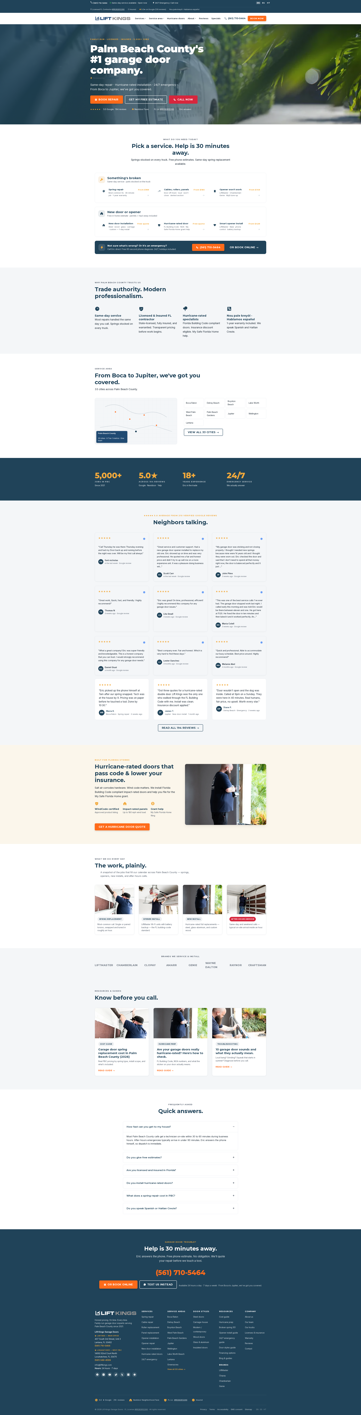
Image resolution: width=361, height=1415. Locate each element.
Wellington (253, 413)
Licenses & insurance (255, 1333)
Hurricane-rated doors (152, 1354)
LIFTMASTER (104, 965)
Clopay (222, 1375)
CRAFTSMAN (257, 965)
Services (140, 18)
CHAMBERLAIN (127, 965)
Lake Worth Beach (175, 1354)
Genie (222, 1386)
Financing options (227, 1353)
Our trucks (250, 1327)
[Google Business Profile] (134, 1374)
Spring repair (148, 1317)
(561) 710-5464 (100, 3)
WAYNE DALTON (211, 965)
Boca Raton (191, 403)
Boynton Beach (231, 403)
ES (263, 3)
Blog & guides (225, 1358)
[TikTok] (115, 1374)
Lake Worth (254, 403)
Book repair (108, 99)
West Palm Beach (191, 413)
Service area (156, 18)
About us (249, 1317)
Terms (212, 1409)
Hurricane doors (176, 18)
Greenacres (172, 1364)
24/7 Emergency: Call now (166, 3)
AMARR (171, 965)
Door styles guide (227, 1347)
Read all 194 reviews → (180, 727)
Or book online (120, 1284)
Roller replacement (150, 1327)
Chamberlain (225, 1381)
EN (258, 3)
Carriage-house (200, 1322)
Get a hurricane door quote (122, 826)
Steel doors (198, 1317)
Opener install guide (228, 1333)
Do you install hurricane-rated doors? (149, 1183)
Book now (257, 18)
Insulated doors (200, 1347)
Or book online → (244, 247)
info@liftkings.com (103, 1365)
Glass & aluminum (201, 1342)
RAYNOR (236, 965)
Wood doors (199, 1337)
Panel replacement (150, 1333)
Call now (185, 99)
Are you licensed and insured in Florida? (151, 1170)
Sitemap (248, 1409)
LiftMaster (223, 1370)
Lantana (189, 423)
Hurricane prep (226, 1322)
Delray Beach (213, 403)
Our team (249, 1322)
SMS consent (236, 1409)
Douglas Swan (112, 78)
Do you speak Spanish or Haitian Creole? (151, 1208)
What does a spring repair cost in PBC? (150, 1195)
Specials (215, 18)
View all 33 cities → (203, 432)
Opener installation (150, 1338)
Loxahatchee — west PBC (109, 1350)
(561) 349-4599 (103, 1360)
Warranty (249, 1338)
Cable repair (147, 1322)
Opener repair (148, 1343)
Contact (248, 1348)
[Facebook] (97, 1374)
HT (268, 3)
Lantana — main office (108, 1336)
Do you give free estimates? (144, 1157)
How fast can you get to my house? (148, 1126)
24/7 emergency (149, 1359)
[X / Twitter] (122, 1374)
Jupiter (231, 413)
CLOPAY (150, 965)
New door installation (151, 1348)
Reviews (203, 18)
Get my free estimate (146, 99)
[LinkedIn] (128, 1374)
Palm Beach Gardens (212, 413)
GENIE (193, 965)
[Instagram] (103, 1374)
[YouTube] (109, 1374)
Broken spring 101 (227, 1327)
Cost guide (224, 1317)
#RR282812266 (118, 9)
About (192, 18)
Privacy (203, 1409)
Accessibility (222, 1409)
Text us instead (160, 1284)
